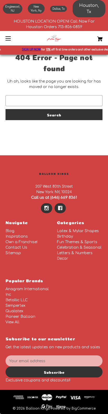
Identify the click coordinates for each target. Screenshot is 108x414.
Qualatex (14, 311)
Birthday (65, 236)
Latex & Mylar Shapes (78, 231)
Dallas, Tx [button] (58, 8)
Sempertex (15, 306)
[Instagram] (46, 208)
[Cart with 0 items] (92, 37)
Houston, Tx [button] (89, 8)
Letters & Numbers (75, 253)
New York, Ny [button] (36, 8)
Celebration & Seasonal (79, 247)
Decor (62, 258)
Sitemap (13, 253)
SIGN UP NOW (30, 49)
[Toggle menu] (13, 38)
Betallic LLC (17, 300)
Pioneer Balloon (20, 317)
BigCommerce (84, 408)
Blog (10, 231)
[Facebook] (60, 208)
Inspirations (17, 236)
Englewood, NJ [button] (12, 8)
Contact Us (16, 247)
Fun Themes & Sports (77, 242)
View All (12, 322)
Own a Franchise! (21, 242)
